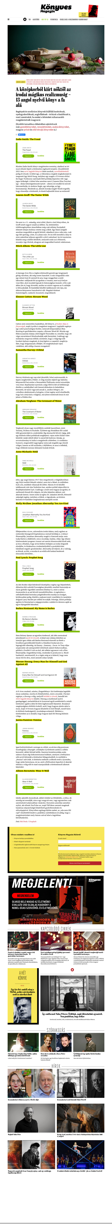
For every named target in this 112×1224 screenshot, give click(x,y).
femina (46, 84)
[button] (8, 19)
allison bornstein (52, 84)
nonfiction (53, 80)
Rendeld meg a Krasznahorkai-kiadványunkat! (74, 19)
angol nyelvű (44, 80)
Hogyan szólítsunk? (64, 845)
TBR (30, 19)
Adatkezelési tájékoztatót (71, 857)
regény (48, 80)
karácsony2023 (37, 80)
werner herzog (41, 84)
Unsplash (32, 821)
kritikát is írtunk (50, 696)
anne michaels (48, 82)
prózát (27, 130)
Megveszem (28, 156)
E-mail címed (62, 839)
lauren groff (64, 80)
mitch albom (33, 82)
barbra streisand (33, 84)
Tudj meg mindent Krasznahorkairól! (84, 15)
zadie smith (58, 80)
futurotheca (54, 19)
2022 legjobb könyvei (25, 699)
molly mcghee (63, 82)
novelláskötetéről (61, 171)
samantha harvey (56, 82)
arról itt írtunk (32, 638)
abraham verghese (40, 82)
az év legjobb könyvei (33, 171)
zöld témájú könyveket (42, 130)
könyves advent (29, 80)
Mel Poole (23, 821)
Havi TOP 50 (45, 19)
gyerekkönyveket (28, 127)
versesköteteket (44, 127)
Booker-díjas (61, 324)
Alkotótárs (36, 19)
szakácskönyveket (60, 127)
